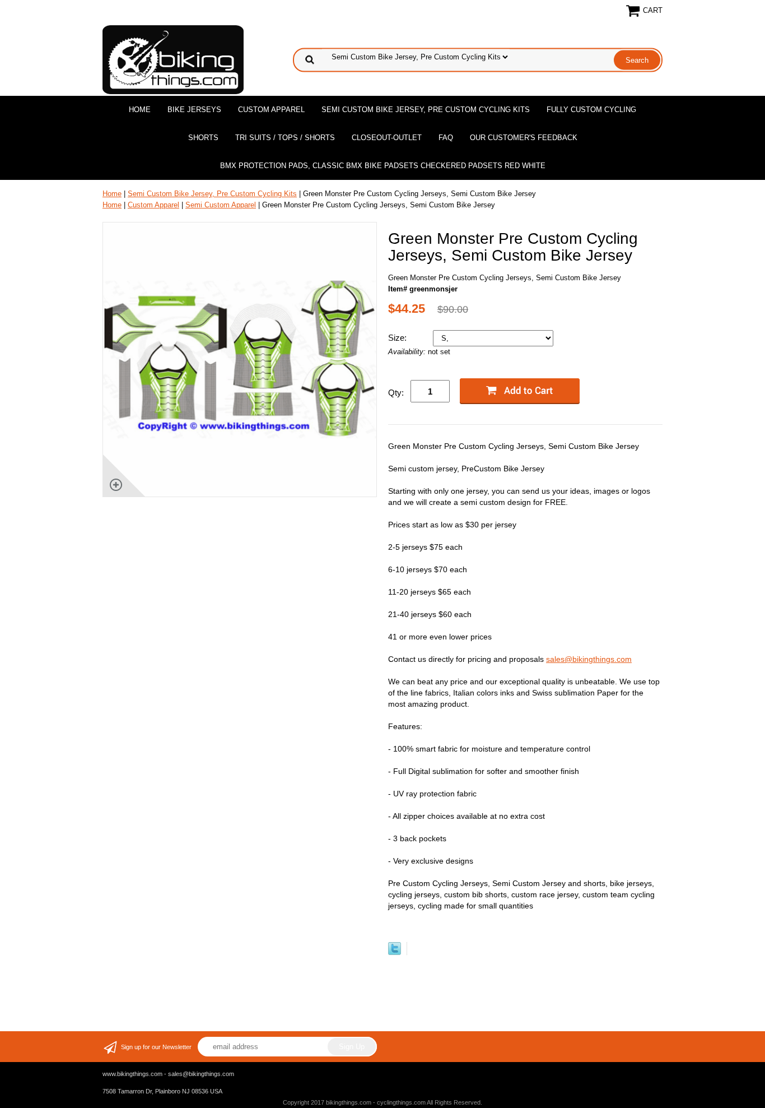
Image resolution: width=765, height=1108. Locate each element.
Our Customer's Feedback (523, 137)
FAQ (446, 137)
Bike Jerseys (194, 109)
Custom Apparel (271, 109)
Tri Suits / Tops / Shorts (285, 137)
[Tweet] (394, 952)
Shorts (203, 137)
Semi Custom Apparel (220, 205)
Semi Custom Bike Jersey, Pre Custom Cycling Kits (425, 109)
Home (140, 109)
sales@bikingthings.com (589, 659)
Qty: (396, 392)
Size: (398, 337)
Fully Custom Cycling (591, 109)
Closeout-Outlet (387, 137)
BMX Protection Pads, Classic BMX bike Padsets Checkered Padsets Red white (382, 165)
